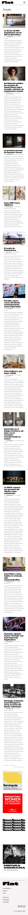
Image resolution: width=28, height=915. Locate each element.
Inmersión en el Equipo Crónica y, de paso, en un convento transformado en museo (14, 434)
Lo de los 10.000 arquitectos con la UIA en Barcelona (12, 33)
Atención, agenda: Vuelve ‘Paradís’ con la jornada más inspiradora (14, 637)
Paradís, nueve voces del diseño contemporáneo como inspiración (12, 304)
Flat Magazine (9, 36)
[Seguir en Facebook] (19, 906)
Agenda (6, 38)
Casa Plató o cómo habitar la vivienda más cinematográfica (13, 577)
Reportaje (13, 208)
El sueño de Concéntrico (10, 249)
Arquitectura (7, 94)
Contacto (6, 902)
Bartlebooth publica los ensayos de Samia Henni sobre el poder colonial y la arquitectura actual (14, 87)
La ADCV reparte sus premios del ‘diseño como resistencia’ (12, 490)
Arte (22, 154)
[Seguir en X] (22, 906)
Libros (13, 94)
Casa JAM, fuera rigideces (12, 204)
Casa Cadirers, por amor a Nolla (13, 372)
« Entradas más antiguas (9, 765)
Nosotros (6, 897)
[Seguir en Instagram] (24, 906)
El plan (5, 442)
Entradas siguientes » (19, 767)
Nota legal (6, 899)
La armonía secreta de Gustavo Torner (13, 152)
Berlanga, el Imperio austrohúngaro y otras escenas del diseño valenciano (13, 704)
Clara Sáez (9, 252)
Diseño (5, 310)
